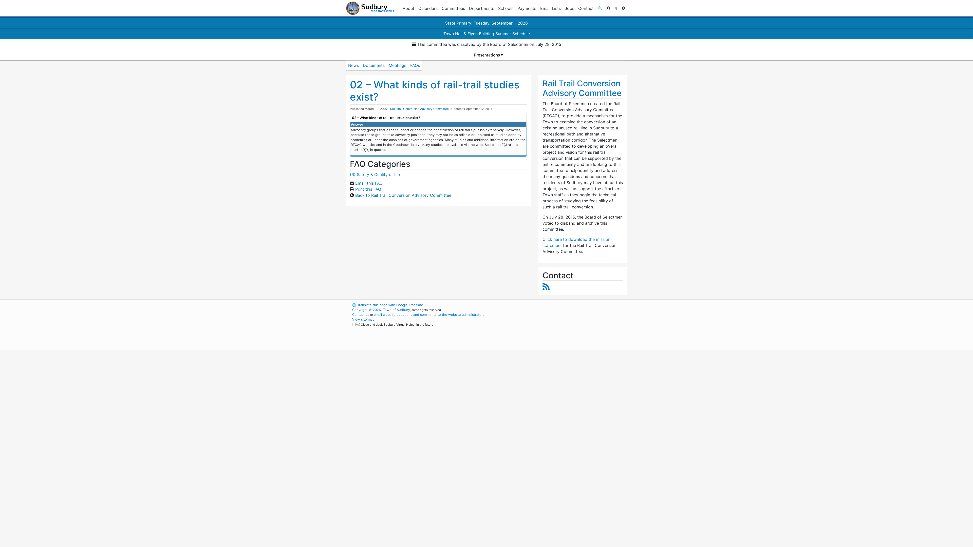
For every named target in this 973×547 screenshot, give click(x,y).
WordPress (558, 305)
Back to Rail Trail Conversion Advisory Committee (403, 195)
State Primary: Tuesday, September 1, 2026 (486, 23)
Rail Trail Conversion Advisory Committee (419, 109)
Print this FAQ (368, 189)
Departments (481, 8)
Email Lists (550, 8)
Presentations (487, 54)
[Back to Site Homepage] (370, 8)
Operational (567, 329)
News (353, 65)
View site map (363, 319)
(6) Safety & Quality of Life (375, 174)
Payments (526, 8)
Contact (586, 8)
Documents (374, 65)
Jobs (569, 8)
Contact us (360, 314)
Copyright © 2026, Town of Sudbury (381, 310)
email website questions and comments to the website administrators (429, 314)
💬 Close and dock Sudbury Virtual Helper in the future (394, 324)
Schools (505, 8)
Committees (453, 8)
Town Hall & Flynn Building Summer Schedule (486, 33)
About (408, 8)
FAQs (415, 65)
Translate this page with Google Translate (387, 305)
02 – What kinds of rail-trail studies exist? (434, 91)
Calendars (428, 8)
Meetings (397, 65)
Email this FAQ (369, 183)
